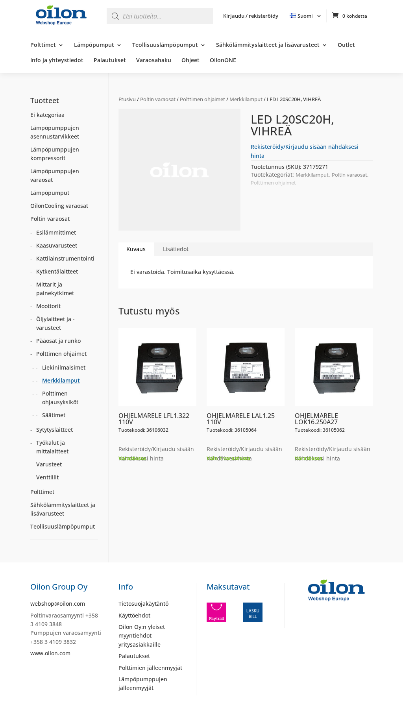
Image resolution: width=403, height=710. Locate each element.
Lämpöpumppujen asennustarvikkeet (54, 132)
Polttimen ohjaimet (202, 99)
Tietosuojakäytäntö (143, 603)
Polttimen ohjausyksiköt (60, 398)
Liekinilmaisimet (63, 367)
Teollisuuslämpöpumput (165, 45)
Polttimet (43, 45)
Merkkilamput (246, 99)
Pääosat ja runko (58, 340)
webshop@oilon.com (57, 603)
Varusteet (49, 464)
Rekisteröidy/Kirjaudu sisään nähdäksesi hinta (156, 453)
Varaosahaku (153, 60)
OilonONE (223, 60)
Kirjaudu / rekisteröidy (250, 15)
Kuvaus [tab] (136, 249)
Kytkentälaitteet (57, 271)
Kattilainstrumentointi (65, 258)
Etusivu (127, 99)
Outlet (346, 45)
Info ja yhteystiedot (56, 60)
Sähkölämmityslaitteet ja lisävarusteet (268, 45)
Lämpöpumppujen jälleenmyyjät (142, 683)
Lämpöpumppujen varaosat (54, 175)
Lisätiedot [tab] (176, 249)
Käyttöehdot (134, 615)
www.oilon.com (50, 653)
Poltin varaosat (158, 99)
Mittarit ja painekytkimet (55, 289)
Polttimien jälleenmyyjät (150, 667)
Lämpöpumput (94, 45)
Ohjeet (190, 60)
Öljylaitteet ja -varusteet (55, 323)
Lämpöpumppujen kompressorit (54, 154)
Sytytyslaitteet (54, 429)
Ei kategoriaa (47, 114)
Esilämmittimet (56, 232)
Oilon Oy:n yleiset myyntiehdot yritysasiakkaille (141, 635)
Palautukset (110, 60)
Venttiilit (47, 477)
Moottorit (48, 306)
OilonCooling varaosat (59, 205)
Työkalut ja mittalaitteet (52, 447)
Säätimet (53, 415)
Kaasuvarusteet (56, 245)
